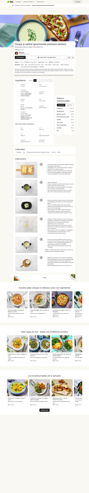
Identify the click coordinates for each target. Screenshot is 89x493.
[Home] (13, 5)
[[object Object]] (69, 57)
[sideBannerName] (65, 86)
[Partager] (72, 57)
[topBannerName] (44, 11)
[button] (35, 80)
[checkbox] (15, 49)
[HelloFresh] (10, 2)
